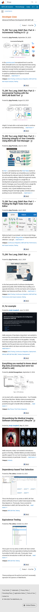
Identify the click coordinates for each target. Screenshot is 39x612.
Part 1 (6, 171)
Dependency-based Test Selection (18, 469)
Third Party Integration (20, 409)
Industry (10, 460)
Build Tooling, (11, 79)
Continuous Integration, (22, 79)
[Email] (26, 85)
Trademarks (15, 590)
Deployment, (32, 351)
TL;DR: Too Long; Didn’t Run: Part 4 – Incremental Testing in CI (19, 31)
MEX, (15, 354)
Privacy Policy (24, 590)
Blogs (9, 2)
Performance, (33, 243)
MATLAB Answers (7, 7)
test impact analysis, (8, 81)
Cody (28, 7)
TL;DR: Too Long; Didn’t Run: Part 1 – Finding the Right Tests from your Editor (19, 203)
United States (30, 605)
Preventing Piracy (7, 593)
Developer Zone (9, 17)
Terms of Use (31, 593)
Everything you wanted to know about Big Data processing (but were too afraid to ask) (19, 365)
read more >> (16, 76)
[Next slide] (35, 7)
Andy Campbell (14, 310)
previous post (10, 62)
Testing (16, 81)
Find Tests (25, 171)
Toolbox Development (24, 354)
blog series (19, 237)
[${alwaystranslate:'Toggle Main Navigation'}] (36, 2)
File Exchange (19, 7)
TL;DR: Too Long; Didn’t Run (14, 254)
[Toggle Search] (32, 2)
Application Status (19, 593)
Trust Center (5, 590)
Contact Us (5, 596)
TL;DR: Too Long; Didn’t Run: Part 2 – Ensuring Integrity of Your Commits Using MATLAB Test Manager (19, 138)
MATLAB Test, (33, 79)
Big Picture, (11, 409)
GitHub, (4, 354)
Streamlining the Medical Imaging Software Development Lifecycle (17, 419)
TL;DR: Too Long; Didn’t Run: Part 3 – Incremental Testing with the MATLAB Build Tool (19, 93)
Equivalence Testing (11, 519)
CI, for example (9, 306)
